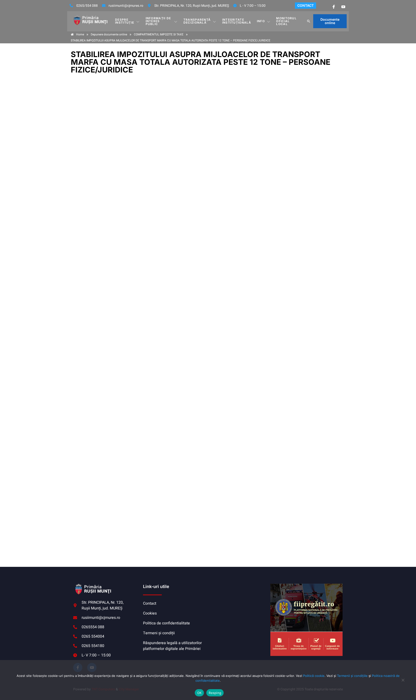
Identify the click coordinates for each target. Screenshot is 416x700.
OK (199, 693)
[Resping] (402, 682)
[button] (308, 21)
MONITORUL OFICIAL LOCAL (286, 21)
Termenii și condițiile (352, 676)
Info (261, 21)
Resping (215, 693)
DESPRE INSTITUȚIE (124, 21)
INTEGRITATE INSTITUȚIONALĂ (236, 21)
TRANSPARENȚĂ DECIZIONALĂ (197, 21)
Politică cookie (314, 676)
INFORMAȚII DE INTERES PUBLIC (158, 21)
